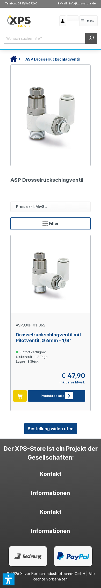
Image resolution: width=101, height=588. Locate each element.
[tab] (50, 474)
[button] (9, 579)
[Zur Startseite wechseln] (19, 21)
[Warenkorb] (67, 19)
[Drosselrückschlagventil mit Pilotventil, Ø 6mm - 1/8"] (50, 274)
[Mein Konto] (63, 21)
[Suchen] (91, 38)
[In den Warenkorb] (20, 396)
